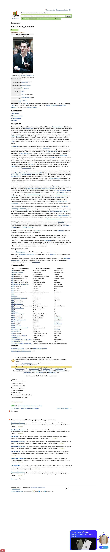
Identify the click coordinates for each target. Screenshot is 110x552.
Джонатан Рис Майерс (18, 441)
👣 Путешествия (16, 489)
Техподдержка (33, 487)
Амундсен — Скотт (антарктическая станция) (26, 408)
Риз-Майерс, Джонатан (18, 458)
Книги (49, 18)
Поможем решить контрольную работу (30, 405)
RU (69, 10)
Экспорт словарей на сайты (17, 491)
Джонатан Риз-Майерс (18, 472)
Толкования (33, 18)
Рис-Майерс (14, 436)
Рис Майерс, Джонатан (18, 429)
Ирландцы (14, 479)
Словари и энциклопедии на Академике (35, 13)
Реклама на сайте (41, 487)
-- (21, 351)
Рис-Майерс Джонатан (18, 423)
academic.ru (15, 18)
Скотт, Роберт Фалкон (63, 408)
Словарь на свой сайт (62, 10)
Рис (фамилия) (15, 465)
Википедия (24, 18)
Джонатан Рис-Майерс (18, 446)
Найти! (68, 16)
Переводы (41, 18)
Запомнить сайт (50, 10)
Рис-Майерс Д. (15, 451)
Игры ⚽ (57, 18)
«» (27, 75)
